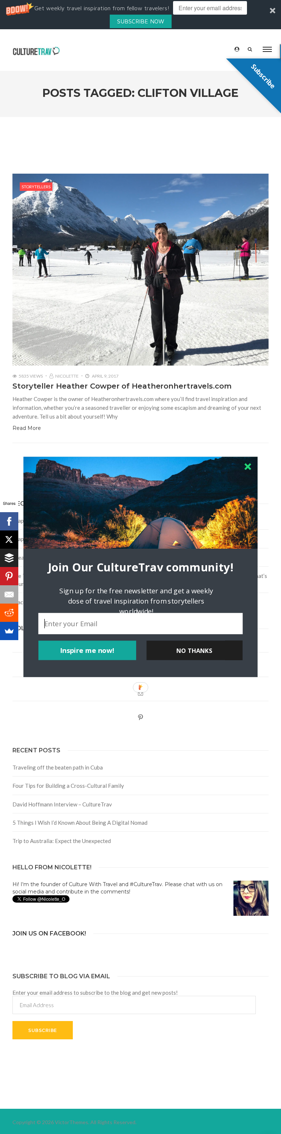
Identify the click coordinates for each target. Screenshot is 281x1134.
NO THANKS (194, 650)
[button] (140, 567)
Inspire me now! (87, 650)
